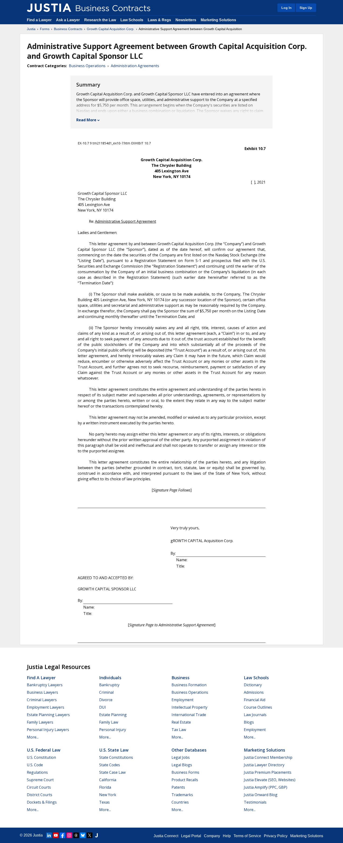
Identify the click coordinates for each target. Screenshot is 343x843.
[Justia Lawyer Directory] (96, 835)
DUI (102, 707)
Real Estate (181, 722)
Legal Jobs (181, 757)
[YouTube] (56, 835)
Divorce (105, 699)
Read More (86, 119)
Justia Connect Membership (268, 757)
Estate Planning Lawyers (48, 714)
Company (212, 836)
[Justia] (49, 7)
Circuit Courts (39, 787)
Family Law (108, 722)
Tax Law (179, 729)
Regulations (37, 772)
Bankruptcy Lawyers (45, 684)
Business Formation (189, 684)
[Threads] (76, 835)
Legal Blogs (182, 764)
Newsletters (185, 20)
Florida (105, 787)
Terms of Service (247, 836)
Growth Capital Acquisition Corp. (110, 29)
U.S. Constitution (41, 757)
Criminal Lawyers (42, 699)
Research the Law (100, 20)
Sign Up (306, 8)
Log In (286, 8)
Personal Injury (112, 729)
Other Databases (189, 750)
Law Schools (131, 20)
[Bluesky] (83, 835)
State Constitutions (116, 757)
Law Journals (255, 714)
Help (227, 836)
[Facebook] (62, 835)
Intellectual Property (189, 707)
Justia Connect (166, 836)
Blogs (249, 722)
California (107, 779)
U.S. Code (35, 764)
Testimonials (255, 802)
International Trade (189, 714)
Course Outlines (258, 707)
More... (32, 737)
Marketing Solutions (218, 20)
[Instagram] (69, 835)
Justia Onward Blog (260, 794)
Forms (44, 29)
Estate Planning (113, 714)
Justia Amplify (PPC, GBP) (265, 787)
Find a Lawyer (39, 20)
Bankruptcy (109, 684)
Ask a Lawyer (68, 20)
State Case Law (112, 772)
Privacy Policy (275, 836)
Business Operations (87, 65)
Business (180, 677)
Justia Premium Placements (267, 772)
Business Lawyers (42, 692)
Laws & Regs (159, 20)
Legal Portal (191, 836)
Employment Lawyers (45, 707)
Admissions (254, 692)
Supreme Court (40, 779)
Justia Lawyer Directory (264, 764)
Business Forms (185, 772)
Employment (182, 699)
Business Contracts (68, 29)
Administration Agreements (135, 65)
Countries (180, 802)
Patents (178, 787)
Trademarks (182, 794)
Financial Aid (254, 699)
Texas (104, 802)
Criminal (106, 692)
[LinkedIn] (49, 835)
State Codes (109, 764)
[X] (89, 835)
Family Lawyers (40, 722)
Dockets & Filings (42, 802)
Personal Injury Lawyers (48, 729)
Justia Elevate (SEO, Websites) (269, 779)
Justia (31, 29)
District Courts (39, 794)
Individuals (110, 677)
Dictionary (253, 684)
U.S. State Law (114, 750)
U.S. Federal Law (43, 750)
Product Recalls (185, 779)
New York (107, 794)
